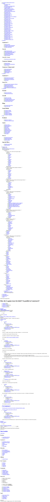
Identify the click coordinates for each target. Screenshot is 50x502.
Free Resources (10, 78)
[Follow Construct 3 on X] (6, 112)
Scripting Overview (11, 46)
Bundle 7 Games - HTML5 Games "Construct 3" (8, 316)
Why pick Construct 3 (10, 77)
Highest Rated (9, 139)
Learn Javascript (4, 452)
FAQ (7, 80)
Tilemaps (7, 132)
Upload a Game (9, 101)
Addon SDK (10, 47)
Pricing (3, 443)
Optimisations (11, 54)
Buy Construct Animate (10, 120)
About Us (3, 462)
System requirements (11, 45)
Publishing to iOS (10, 53)
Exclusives (8, 140)
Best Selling (9, 138)
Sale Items (8, 145)
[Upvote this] (7, 327)
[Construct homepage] (8, 2)
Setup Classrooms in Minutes (13, 84)
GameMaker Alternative (6, 441)
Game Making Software (6, 437)
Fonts (7, 127)
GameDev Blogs (5, 472)
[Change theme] (8, 292)
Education (3, 73)
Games (8, 128)
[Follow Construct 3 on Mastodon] (8, 114)
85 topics (7, 344)
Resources (4, 40)
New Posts (8, 106)
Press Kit (3, 464)
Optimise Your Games (16, 206)
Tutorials (7, 72)
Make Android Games (16, 204)
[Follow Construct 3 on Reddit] (7, 110)
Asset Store (6, 255)
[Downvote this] (15, 327)
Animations (9, 125)
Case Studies (4, 446)
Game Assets (4, 470)
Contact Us (6, 290)
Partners (3, 453)
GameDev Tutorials (5, 471)
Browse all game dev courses (11, 59)
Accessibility (4, 497)
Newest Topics (10, 93)
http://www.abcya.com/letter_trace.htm (13, 337)
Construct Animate (13, 167)
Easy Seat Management (6, 450)
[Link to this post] (6, 328)
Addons (8, 124)
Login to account (9, 291)
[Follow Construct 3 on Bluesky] (5, 489)
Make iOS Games (15, 205)
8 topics (7, 374)
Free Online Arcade (5, 473)
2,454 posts (11, 374)
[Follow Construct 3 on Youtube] (7, 111)
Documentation (4, 444)
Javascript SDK (9, 71)
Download (10, 69)
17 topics (7, 326)
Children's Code (4, 496)
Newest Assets (10, 137)
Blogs (5, 284)
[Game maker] (8, 148)
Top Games (9, 97)
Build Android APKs (11, 52)
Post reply (1, 308)
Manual (8, 44)
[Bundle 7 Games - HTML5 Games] (0, 315)
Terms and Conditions (5, 495)
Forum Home (9, 92)
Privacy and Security (11, 79)
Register (3, 146)
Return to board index (7, 425)
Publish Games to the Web (17, 203)
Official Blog (10, 105)
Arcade (5, 273)
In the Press (4, 465)
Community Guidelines (6, 474)
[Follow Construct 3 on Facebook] (6, 490)
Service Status (4, 498)
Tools (7, 133)
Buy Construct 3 (9, 119)
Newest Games (9, 98)
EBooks (8, 126)
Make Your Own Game (6, 442)
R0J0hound (6, 379)
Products (3, 3)
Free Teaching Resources (6, 451)
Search (3, 296)
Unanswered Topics (5, 295)
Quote (9, 346)
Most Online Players (10, 100)
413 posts (11, 344)
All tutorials (8, 55)
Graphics (8, 129)
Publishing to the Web (12, 51)
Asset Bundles (9, 144)
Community (4, 88)
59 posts (11, 326)
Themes (8, 131)
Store (3, 115)
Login (6, 146)
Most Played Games (11, 99)
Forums (5, 265)
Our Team (3, 463)
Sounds (10, 130)
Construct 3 (13, 151)
